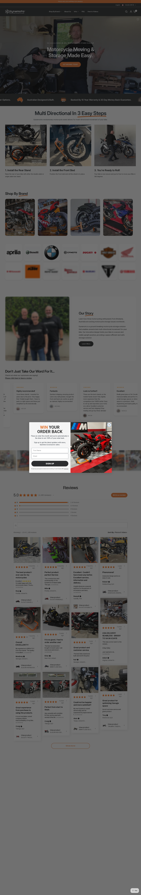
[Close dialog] (109, 425)
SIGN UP (50, 463)
